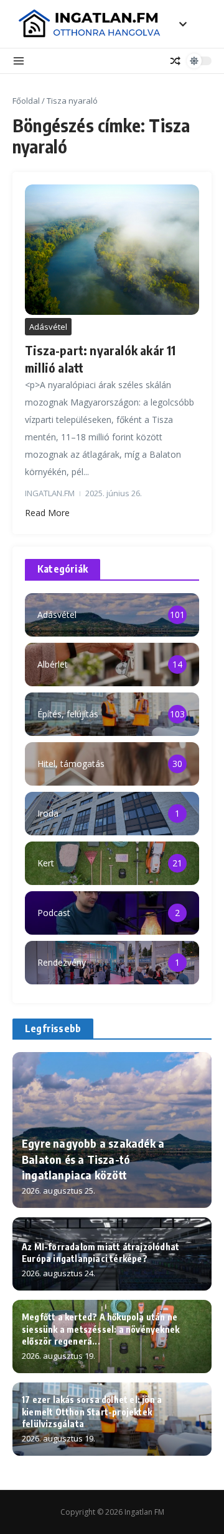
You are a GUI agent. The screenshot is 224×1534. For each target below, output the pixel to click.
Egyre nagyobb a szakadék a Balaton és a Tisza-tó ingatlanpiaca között (93, 1158)
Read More (47, 513)
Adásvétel (48, 326)
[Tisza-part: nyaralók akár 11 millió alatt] (112, 249)
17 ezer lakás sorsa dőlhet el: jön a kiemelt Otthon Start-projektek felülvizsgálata (92, 1411)
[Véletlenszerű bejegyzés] (175, 61)
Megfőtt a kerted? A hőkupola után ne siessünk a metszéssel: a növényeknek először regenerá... (100, 1329)
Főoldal (26, 100)
